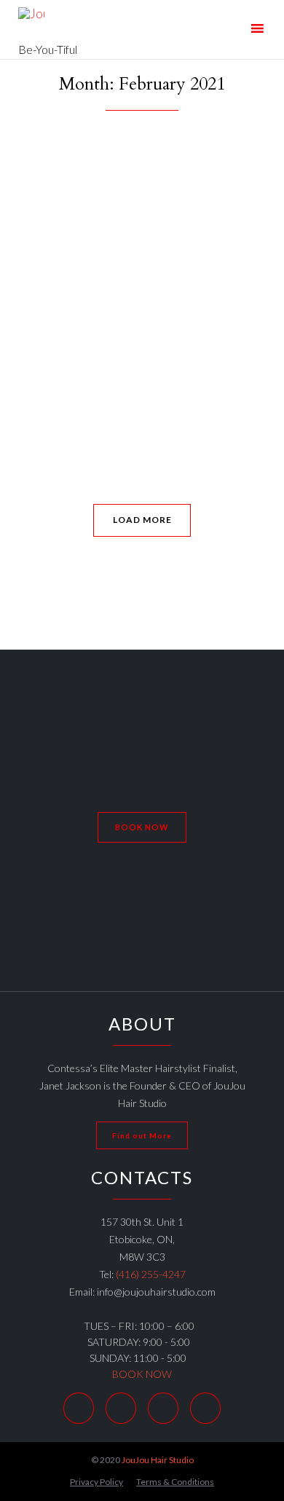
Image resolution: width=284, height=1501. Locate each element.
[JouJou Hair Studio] (47, 20)
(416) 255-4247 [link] (151, 1274)
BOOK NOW (142, 1374)
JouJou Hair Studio (158, 1459)
